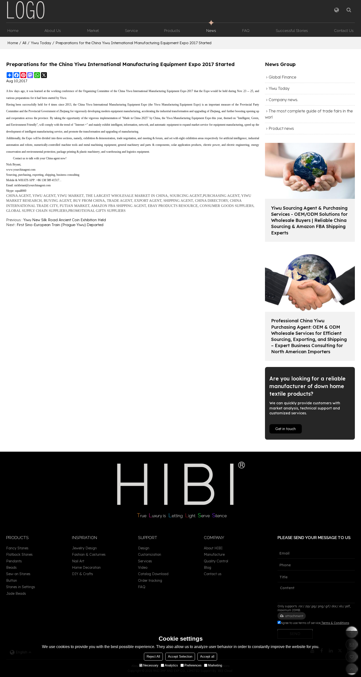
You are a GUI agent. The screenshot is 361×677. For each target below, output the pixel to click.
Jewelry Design (84, 548)
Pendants (14, 561)
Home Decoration (86, 567)
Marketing (215, 665)
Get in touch (285, 428)
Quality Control (216, 561)
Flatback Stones (19, 554)
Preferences (193, 665)
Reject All (153, 656)
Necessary (150, 665)
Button (11, 580)
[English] (336, 10)
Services (145, 561)
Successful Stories (292, 30)
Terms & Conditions (335, 623)
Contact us (213, 574)
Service (131, 30)
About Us (52, 30)
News (211, 30)
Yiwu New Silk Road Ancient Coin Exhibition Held (64, 219)
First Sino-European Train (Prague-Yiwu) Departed (60, 224)
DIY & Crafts (82, 574)
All (24, 43)
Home (12, 30)
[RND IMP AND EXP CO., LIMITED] (25, 10)
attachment (294, 616)
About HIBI (213, 548)
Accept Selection (180, 656)
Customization (149, 554)
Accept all (207, 656)
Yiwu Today (41, 43)
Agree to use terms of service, (315, 623)
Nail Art (78, 561)
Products (172, 30)
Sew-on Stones (18, 574)
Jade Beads (16, 593)
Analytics (171, 665)
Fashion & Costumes (89, 554)
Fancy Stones (17, 548)
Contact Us (344, 30)
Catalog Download (153, 574)
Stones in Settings (20, 587)
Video (142, 567)
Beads (11, 567)
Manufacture (214, 554)
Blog (207, 567)
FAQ (246, 30)
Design (143, 548)
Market (93, 30)
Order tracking (150, 580)
